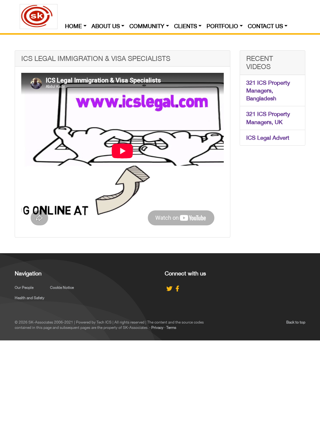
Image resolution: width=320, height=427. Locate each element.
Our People (24, 287)
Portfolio (222, 25)
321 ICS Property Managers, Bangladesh (268, 90)
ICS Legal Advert (267, 137)
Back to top (295, 322)
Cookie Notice (62, 287)
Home (73, 25)
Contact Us (265, 25)
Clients (185, 25)
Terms (171, 327)
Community (146, 25)
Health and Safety (29, 298)
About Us (106, 25)
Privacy (157, 327)
